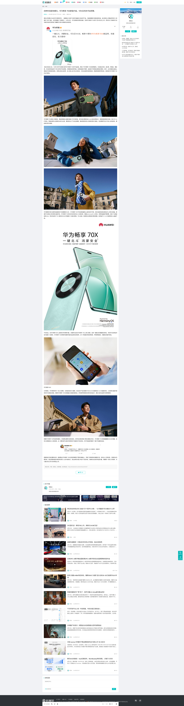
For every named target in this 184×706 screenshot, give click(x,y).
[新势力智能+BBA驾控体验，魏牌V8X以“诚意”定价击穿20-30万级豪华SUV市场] (55, 581)
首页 (57, 2)
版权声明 (76, 699)
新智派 (45, 14)
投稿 (139, 2)
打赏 (111, 704)
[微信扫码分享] (51, 704)
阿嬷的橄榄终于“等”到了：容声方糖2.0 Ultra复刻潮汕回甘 (85, 592)
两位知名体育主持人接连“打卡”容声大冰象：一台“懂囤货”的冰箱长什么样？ (91, 509)
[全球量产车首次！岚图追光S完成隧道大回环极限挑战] (55, 631)
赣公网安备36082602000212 (94, 701)
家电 (74, 2)
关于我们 (58, 699)
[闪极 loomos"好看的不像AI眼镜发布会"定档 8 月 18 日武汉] (55, 648)
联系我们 (82, 699)
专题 (102, 2)
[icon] (135, 700)
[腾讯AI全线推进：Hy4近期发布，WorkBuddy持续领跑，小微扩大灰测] (55, 664)
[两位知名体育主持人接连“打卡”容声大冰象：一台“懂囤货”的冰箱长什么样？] (55, 514)
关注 (109, 487)
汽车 (85, 2)
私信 (115, 487)
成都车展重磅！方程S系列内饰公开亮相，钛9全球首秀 (84, 542)
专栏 (97, 2)
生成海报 (47, 704)
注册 (134, 2)
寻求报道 (70, 699)
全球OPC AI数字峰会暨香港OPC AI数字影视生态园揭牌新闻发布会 (88, 559)
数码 (80, 2)
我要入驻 (64, 699)
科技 (63, 2)
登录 (131, 2)
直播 (91, 2)
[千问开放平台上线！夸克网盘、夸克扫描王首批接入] (55, 614)
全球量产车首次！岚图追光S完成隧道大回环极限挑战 (84, 625)
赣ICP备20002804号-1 (81, 701)
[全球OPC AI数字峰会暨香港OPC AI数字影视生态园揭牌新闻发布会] (55, 564)
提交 (114, 689)
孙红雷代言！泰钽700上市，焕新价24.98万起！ (82, 525)
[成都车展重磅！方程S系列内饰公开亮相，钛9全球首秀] (55, 548)
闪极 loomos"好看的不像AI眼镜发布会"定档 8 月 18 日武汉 (86, 642)
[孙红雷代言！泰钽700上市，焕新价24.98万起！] (55, 531)
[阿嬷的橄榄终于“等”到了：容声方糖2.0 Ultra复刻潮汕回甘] (55, 598)
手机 (68, 2)
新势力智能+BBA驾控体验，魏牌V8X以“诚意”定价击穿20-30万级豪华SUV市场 (92, 576)
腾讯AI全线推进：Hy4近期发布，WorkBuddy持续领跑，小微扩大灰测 (90, 659)
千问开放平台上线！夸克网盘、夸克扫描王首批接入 (83, 609)
